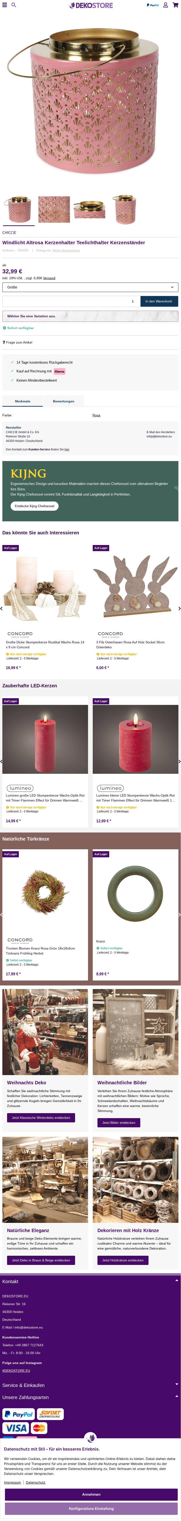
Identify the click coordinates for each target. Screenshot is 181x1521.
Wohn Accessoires (66, 250)
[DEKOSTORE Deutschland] (90, 5)
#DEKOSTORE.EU (16, 1371)
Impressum (12, 1482)
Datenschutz (35, 1482)
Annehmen (91, 1494)
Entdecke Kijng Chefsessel (34, 506)
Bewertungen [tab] (63, 401)
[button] (165, 5)
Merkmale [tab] (22, 401)
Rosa (96, 415)
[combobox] (90, 287)
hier (66, 449)
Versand (49, 278)
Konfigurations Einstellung (91, 1508)
